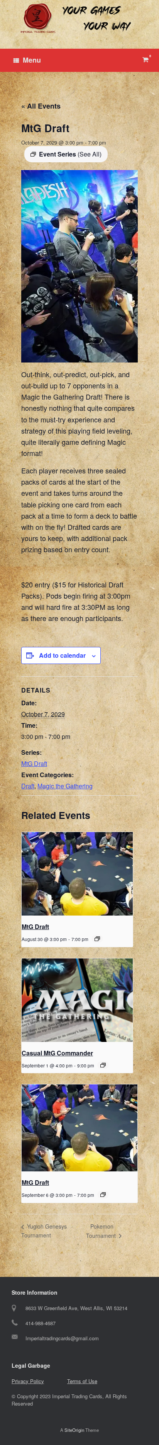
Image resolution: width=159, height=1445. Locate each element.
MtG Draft (34, 763)
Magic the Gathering (65, 785)
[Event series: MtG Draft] (97, 938)
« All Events (41, 106)
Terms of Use (82, 1381)
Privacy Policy (28, 1381)
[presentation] (77, 874)
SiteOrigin (74, 1430)
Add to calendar (62, 655)
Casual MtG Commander (57, 1052)
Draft (27, 785)
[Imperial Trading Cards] (79, 18)
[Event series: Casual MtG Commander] (103, 1065)
